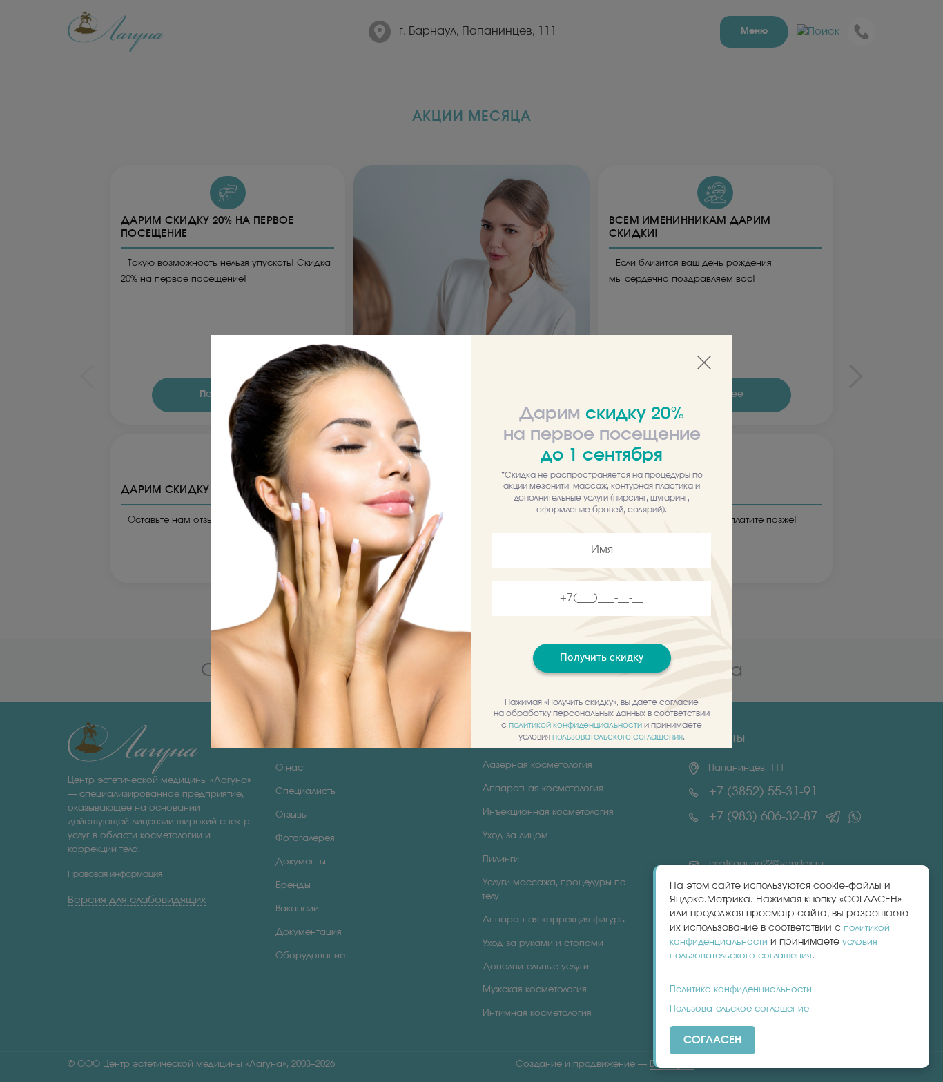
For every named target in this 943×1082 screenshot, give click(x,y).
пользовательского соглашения (617, 737)
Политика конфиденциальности (741, 989)
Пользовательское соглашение (739, 1009)
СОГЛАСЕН (712, 1040)
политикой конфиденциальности (575, 725)
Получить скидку (601, 657)
